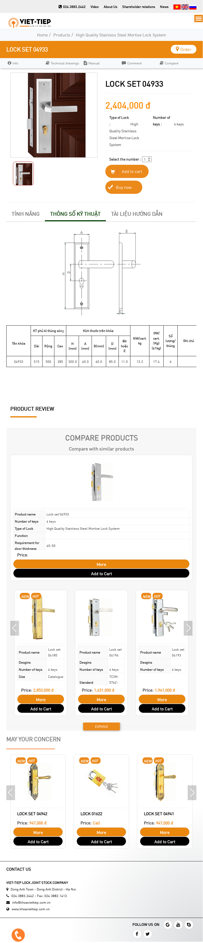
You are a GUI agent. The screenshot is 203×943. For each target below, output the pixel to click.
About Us (110, 6)
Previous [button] (14, 628)
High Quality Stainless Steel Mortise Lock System (121, 34)
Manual (94, 63)
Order (185, 49)
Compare (171, 63)
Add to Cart (101, 573)
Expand (101, 726)
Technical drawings (65, 63)
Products (61, 34)
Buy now (124, 187)
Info (15, 63)
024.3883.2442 (74, 6)
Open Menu (198, 18)
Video (95, 6)
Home (42, 34)
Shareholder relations (138, 6)
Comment (134, 63)
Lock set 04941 (159, 813)
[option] (24, 63)
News (164, 6)
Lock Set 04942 (32, 813)
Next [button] (188, 628)
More (101, 564)
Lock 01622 (91, 813)
